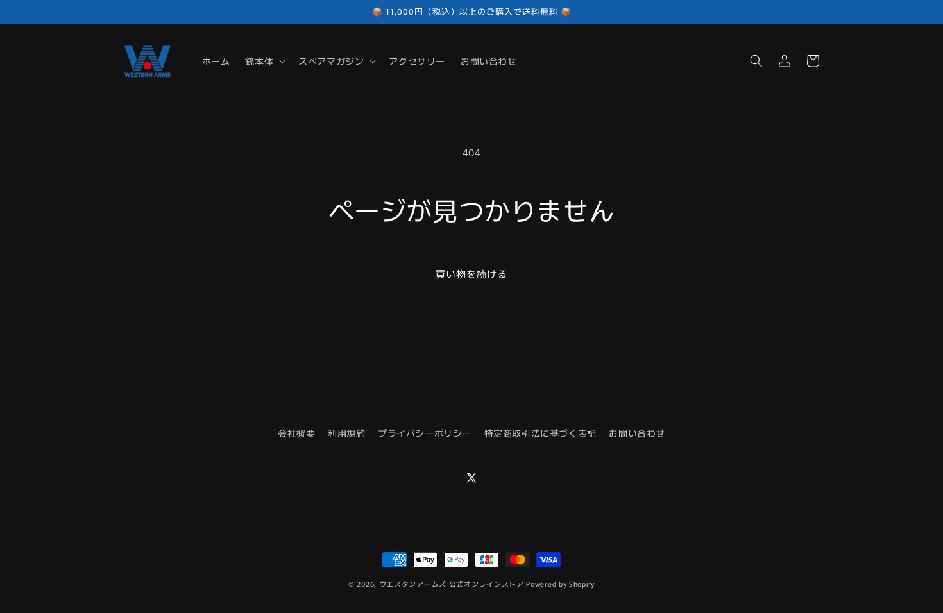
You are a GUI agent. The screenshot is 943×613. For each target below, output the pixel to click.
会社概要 (296, 432)
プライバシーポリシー (424, 432)
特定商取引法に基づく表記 (540, 432)
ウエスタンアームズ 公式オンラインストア (451, 583)
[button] (264, 60)
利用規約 (346, 432)
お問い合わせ (637, 432)
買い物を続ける (471, 273)
